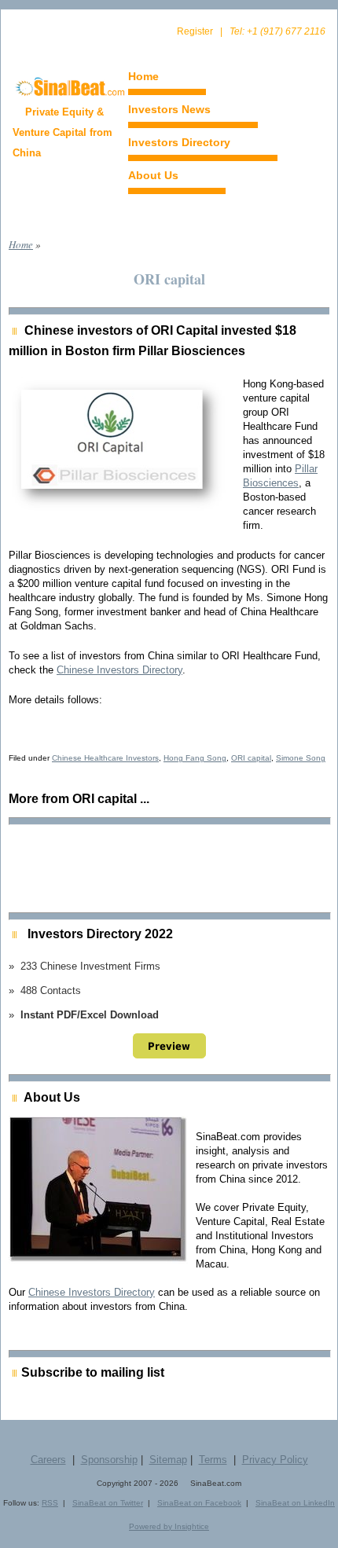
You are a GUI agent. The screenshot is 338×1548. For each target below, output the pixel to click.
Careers (48, 1459)
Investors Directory (179, 142)
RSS (50, 1502)
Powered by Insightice (169, 1526)
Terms (213, 1459)
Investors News (169, 109)
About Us (153, 175)
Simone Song (300, 758)
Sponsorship (109, 1459)
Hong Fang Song (194, 758)
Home (143, 76)
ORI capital (251, 758)
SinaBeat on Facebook (199, 1502)
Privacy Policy (275, 1459)
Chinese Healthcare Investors (105, 758)
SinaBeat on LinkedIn (295, 1502)
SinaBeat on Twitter (107, 1502)
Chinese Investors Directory (119, 670)
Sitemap (168, 1459)
